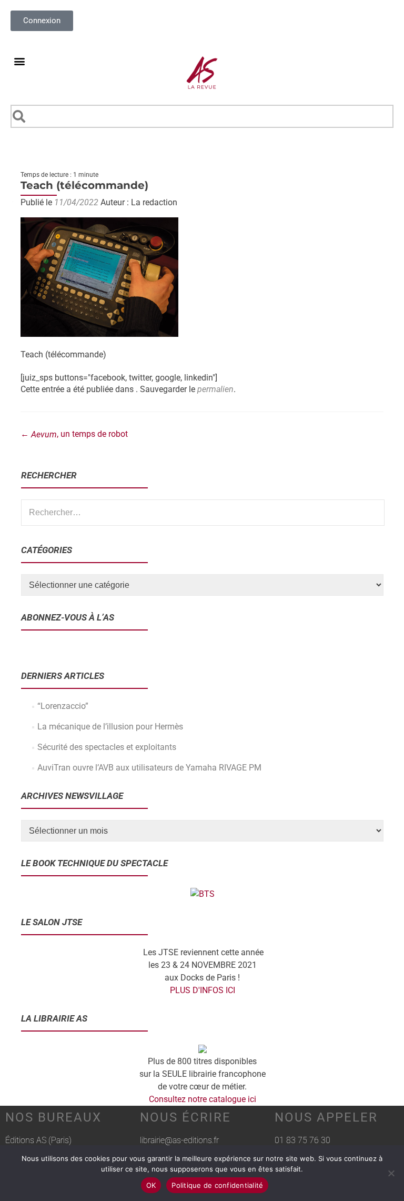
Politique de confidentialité (217, 1185)
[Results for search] (202, 134)
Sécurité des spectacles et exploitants (106, 747)
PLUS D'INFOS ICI (202, 990)
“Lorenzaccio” (62, 706)
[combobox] (202, 116)
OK (151, 1185)
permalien (215, 389)
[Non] (391, 1173)
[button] (19, 60)
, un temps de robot (74, 434)
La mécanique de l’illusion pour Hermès (110, 727)
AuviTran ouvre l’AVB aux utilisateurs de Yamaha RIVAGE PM (149, 768)
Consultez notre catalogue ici (202, 1099)
